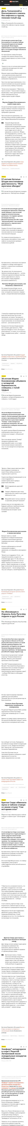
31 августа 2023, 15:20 (6, 188)
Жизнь (21, 4)
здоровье (13, 363)
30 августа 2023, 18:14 (6, 812)
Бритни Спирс (14, 1035)
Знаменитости (5, 168)
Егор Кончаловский (15, 168)
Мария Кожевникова (7, 598)
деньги (12, 787)
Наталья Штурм (5, 365)
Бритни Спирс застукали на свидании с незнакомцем (12, 1029)
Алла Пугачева (22, 787)
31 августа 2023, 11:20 (6, 392)
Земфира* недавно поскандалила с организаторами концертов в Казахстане (12, 1084)
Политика (7, 4)
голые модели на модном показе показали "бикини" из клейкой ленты (12, 163)
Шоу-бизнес (19, 363)
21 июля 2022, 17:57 (5, 20)
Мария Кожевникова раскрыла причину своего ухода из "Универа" (13, 591)
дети (12, 596)
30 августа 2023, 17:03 (6, 1060)
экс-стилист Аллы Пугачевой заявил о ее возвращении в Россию (12, 779)
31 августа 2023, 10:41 (6, 619)
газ (16, 787)
